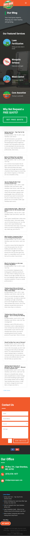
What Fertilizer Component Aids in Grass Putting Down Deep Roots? (14, 237)
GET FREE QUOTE (15, 120)
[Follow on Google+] (17, 449)
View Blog (5, 520)
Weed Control (18, 76)
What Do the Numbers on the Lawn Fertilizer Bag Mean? (14, 264)
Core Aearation (19, 92)
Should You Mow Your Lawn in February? (15, 342)
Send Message (21, 441)
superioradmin (9, 135)
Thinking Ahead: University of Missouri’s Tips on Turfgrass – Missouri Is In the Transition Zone (15, 367)
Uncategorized (8, 322)
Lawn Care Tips (21, 188)
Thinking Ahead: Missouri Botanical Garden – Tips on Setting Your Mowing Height (15, 315)
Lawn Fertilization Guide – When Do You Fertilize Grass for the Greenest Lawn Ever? (15, 210)
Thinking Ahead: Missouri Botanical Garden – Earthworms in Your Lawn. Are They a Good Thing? (15, 289)
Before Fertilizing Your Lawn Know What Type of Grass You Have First (14, 157)
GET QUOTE (5, 523)
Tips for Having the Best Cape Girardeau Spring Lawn (12, 182)
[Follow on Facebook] (13, 449)
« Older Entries (6, 390)
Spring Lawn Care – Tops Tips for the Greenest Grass (14, 132)
